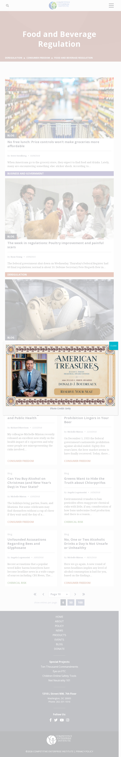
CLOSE (113, 345)
